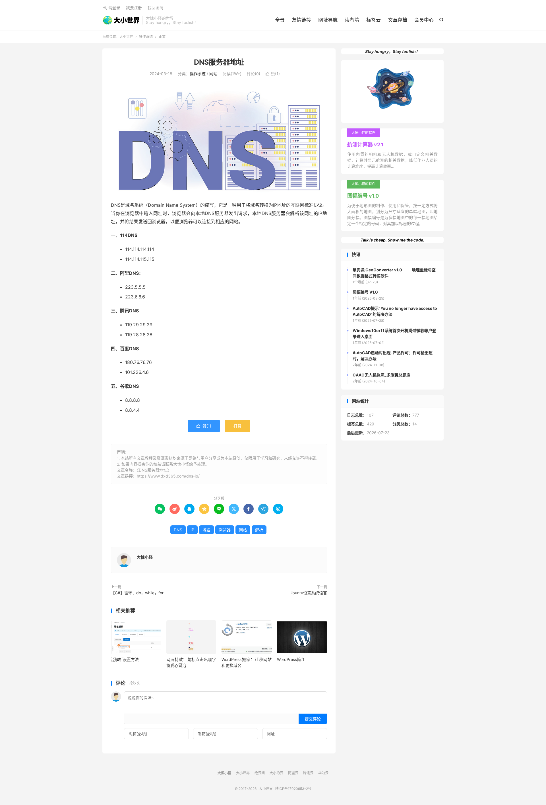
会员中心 (424, 20)
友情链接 (301, 20)
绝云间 (260, 773)
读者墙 (352, 20)
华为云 (323, 773)
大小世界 (121, 20)
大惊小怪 (145, 557)
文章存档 (397, 20)
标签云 (373, 20)
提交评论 (313, 718)
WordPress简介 (291, 659)
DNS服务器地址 (219, 62)
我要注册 (134, 7)
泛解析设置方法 (125, 659)
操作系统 (146, 36)
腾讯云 (308, 773)
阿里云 (293, 773)
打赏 (237, 425)
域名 (206, 529)
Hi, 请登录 (111, 7)
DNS (178, 529)
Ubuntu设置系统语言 (308, 592)
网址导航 (328, 20)
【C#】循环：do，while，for (137, 592)
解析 (259, 529)
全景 (280, 20)
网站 (213, 73)
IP (192, 529)
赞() (273, 73)
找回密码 (156, 7)
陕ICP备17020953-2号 (293, 788)
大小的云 (276, 773)
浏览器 (225, 529)
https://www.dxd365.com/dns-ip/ (168, 476)
